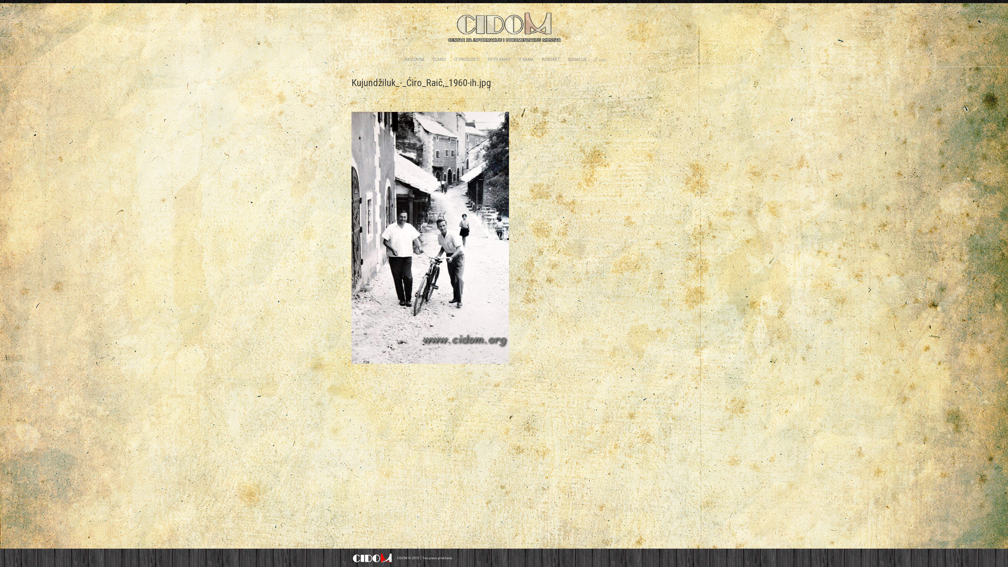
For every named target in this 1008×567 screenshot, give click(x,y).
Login (603, 59)
